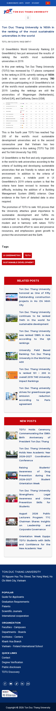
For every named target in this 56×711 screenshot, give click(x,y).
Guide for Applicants (13, 596)
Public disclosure (11, 667)
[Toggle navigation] (28, 18)
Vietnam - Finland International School (22, 646)
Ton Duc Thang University (30, 12)
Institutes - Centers (12, 636)
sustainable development (18, 262)
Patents (6, 606)
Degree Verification (12, 662)
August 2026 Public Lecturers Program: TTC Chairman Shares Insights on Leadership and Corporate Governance (34, 521)
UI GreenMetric (12, 255)
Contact (6, 657)
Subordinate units (15, 3)
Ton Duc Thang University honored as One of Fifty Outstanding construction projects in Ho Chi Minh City (34, 297)
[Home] (8, 11)
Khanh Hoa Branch (11, 641)
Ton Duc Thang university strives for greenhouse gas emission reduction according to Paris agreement (34, 396)
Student (35, 3)
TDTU (28, 255)
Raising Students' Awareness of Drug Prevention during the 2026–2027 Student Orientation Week (34, 475)
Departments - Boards (14, 632)
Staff (27, 3)
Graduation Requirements (15, 601)
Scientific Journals (12, 611)
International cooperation (15, 615)
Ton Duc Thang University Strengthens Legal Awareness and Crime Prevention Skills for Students (34, 498)
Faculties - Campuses (14, 627)
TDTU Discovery (11, 671)
